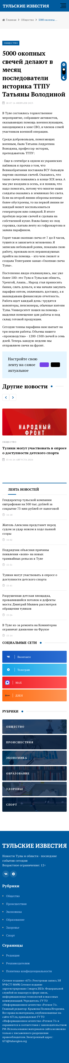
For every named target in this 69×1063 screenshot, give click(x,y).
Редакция (13, 955)
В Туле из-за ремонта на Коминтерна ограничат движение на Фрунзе (29, 627)
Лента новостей (23, 489)
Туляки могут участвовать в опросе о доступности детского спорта (29, 577)
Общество (27, 20)
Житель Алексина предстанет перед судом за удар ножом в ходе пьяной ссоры (29, 529)
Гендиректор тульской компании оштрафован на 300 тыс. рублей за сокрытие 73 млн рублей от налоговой (30, 504)
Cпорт (10, 935)
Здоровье (12, 927)
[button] (5, 397)
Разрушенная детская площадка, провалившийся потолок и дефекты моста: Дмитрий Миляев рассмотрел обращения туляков (29, 602)
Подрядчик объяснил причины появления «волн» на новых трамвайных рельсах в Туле (25, 554)
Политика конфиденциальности (29, 971)
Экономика (14, 911)
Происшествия (16, 903)
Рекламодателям (18, 963)
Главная (10, 20)
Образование (15, 919)
